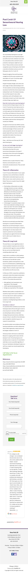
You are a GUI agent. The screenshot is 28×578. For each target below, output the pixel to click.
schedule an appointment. (17, 385)
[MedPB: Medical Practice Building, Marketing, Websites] (14, 568)
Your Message (14, 422)
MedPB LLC (17, 522)
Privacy (12, 566)
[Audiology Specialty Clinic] (14, 13)
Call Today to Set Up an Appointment (10, 353)
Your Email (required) (14, 408)
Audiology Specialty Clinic (9, 28)
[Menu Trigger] (25, 1)
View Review (14, 514)
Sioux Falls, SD (14, 1)
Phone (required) (14, 414)
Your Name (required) (14, 401)
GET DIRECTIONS (14, 550)
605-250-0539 (14, 4)
